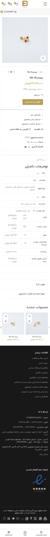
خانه (41, 72)
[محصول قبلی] (13, 72)
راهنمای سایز (35, 115)
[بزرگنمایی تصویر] (43, 58)
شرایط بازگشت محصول (31, 124)
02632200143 (24, 422)
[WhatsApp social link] (29, 147)
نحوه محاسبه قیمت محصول (36, 387)
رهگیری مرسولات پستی (38, 368)
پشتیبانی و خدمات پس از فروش (34, 391)
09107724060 (30, 427)
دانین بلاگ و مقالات (40, 358)
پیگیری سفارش (41, 372)
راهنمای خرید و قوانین (38, 377)
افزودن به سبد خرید (32, 102)
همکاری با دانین (41, 396)
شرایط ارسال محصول (32, 119)
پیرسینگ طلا (32, 72)
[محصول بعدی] (8, 72)
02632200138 (37, 422)
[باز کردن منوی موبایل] (45, 4)
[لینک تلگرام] (25, 147)
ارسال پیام (44, 454)
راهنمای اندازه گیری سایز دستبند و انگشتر (31, 382)
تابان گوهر (19, 513)
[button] (29, 321)
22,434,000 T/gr (10, 12)
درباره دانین (43, 363)
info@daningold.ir (34, 417)
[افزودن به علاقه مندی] (29, 316)
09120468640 (18, 427)
